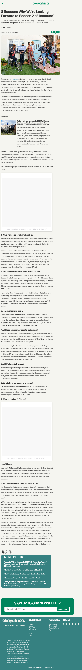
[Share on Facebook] (52, 32)
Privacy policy (53, 626)
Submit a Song (54, 628)
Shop (30, 636)
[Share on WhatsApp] (58, 32)
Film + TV (32, 628)
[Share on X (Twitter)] (55, 32)
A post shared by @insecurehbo (16, 229)
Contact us (53, 624)
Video (31, 632)
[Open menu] (2, 3)
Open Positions (54, 630)
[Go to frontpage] (41, 3)
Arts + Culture (33, 630)
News (31, 624)
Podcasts (32, 634)
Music (31, 626)
